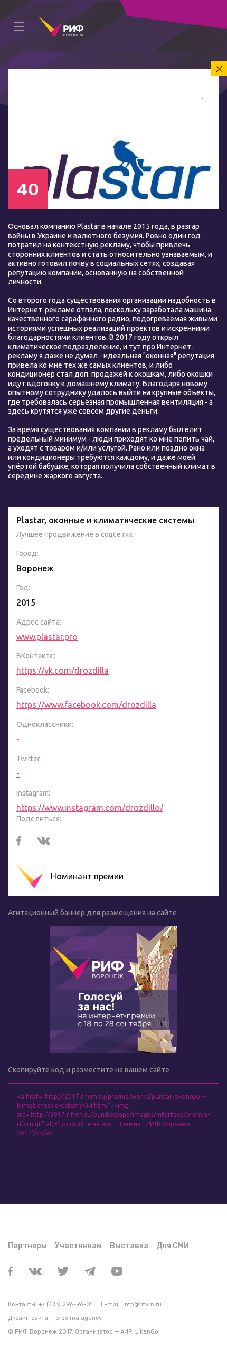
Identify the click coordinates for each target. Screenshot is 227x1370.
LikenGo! (147, 1331)
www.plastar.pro (47, 636)
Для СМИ (172, 1245)
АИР (126, 1331)
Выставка (129, 1245)
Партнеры (27, 1245)
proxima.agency (78, 1318)
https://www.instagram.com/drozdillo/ (89, 807)
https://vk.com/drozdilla (62, 670)
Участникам (78, 1245)
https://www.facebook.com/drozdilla (86, 705)
